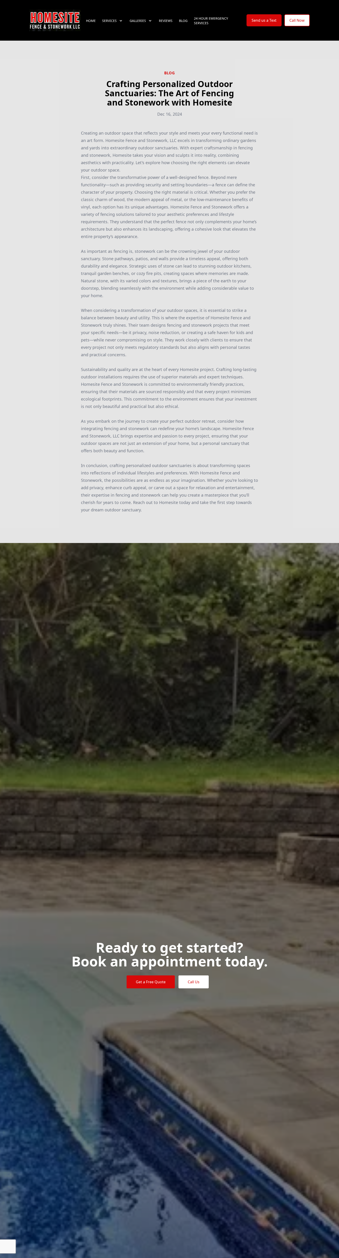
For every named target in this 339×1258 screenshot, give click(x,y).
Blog (183, 20)
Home (91, 20)
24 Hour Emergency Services (211, 20)
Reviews (165, 20)
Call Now (297, 20)
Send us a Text (264, 20)
